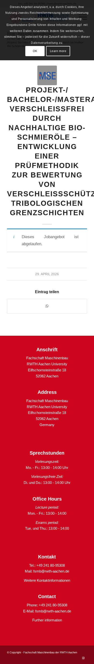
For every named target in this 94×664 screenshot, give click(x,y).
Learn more (58, 51)
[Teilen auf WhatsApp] (47, 306)
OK (35, 51)
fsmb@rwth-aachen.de (51, 571)
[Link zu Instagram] (83, 658)
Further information (47, 620)
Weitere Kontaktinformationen (47, 580)
